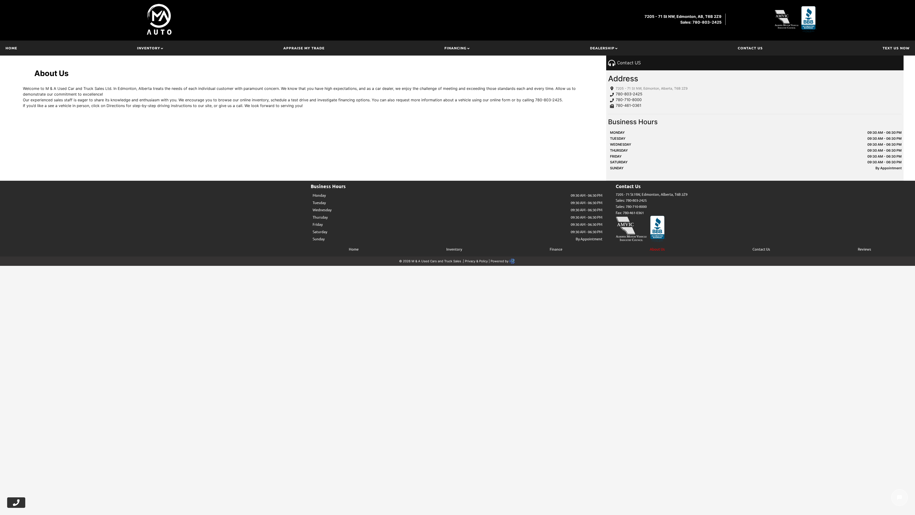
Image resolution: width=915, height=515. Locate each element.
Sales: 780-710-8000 (631, 206)
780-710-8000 (629, 99)
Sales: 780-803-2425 (631, 200)
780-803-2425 (629, 94)
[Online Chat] (899, 497)
